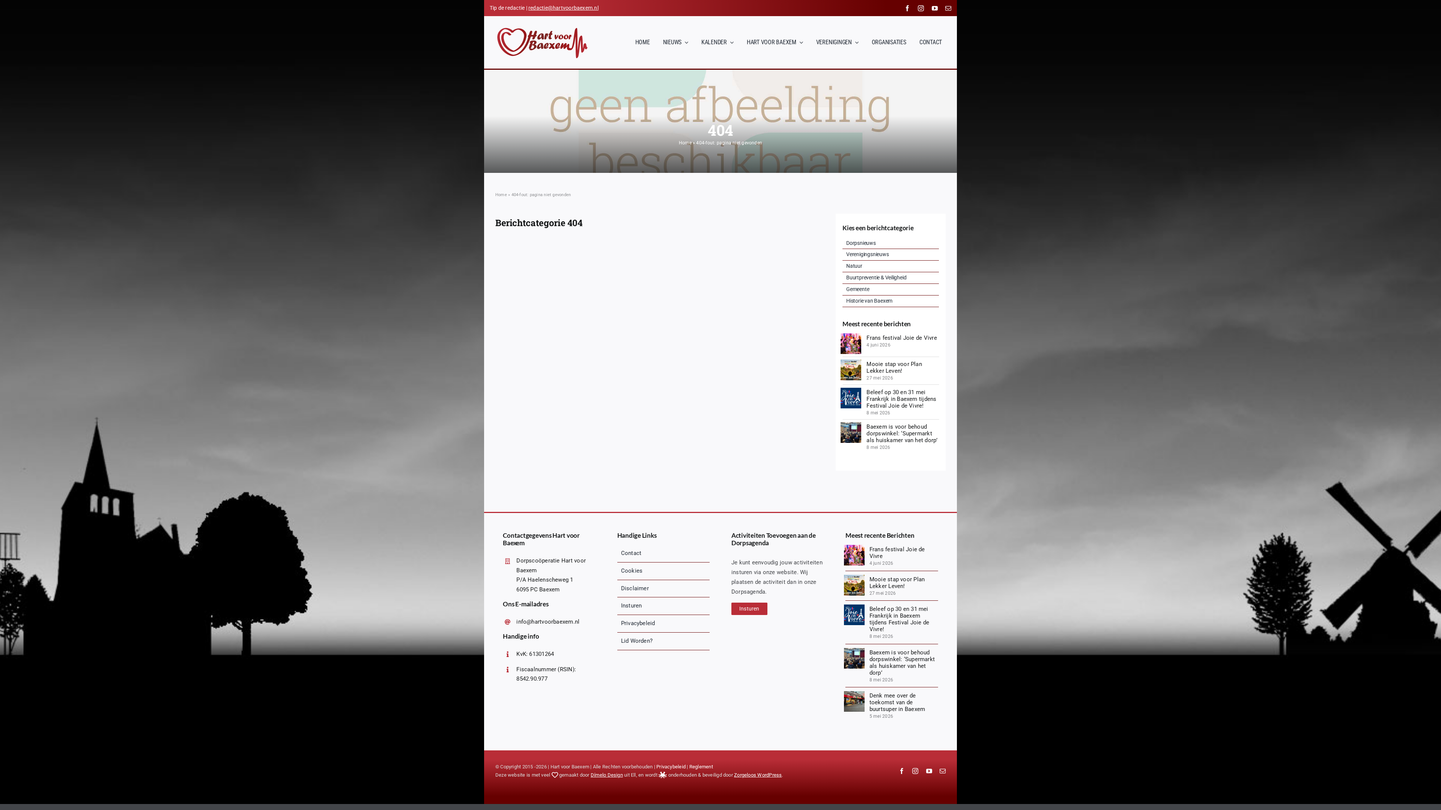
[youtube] (935, 8)
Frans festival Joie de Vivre (901, 337)
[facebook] (907, 8)
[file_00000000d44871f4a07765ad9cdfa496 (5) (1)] (851, 362)
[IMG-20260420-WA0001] (854, 693)
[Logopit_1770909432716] (851, 390)
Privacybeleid (671, 767)
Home (685, 143)
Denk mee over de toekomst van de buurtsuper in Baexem (897, 702)
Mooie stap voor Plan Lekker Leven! (894, 367)
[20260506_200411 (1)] (851, 425)
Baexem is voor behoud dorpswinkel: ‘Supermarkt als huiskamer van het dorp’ (901, 433)
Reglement (701, 767)
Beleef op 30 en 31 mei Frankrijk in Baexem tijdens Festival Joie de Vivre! (901, 399)
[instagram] (921, 8)
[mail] (948, 8)
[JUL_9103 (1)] (851, 336)
